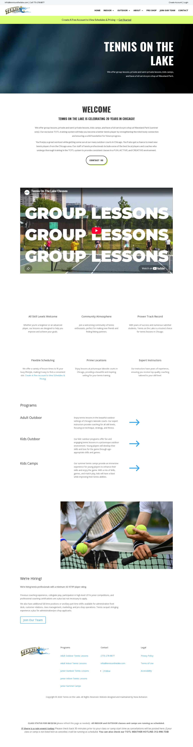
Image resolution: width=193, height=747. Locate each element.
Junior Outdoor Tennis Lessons (74, 670)
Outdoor (122, 10)
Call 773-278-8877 (37, 2)
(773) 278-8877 (108, 655)
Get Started (125, 19)
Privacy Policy (147, 655)
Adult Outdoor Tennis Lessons (74, 655)
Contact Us (96, 160)
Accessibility (146, 670)
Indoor (107, 10)
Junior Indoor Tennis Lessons (73, 678)
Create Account (175, 2)
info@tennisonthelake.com (16, 2)
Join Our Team (167, 10)
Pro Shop (152, 10)
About (137, 10)
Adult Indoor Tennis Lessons (73, 663)
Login (186, 2)
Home (97, 10)
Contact (183, 10)
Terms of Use (147, 663)
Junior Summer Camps (70, 686)
